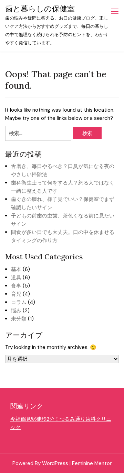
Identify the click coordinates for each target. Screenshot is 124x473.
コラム (19, 302)
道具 (16, 277)
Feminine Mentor (92, 463)
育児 (16, 294)
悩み (16, 310)
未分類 (19, 318)
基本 (16, 269)
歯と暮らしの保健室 (40, 8)
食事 (16, 285)
